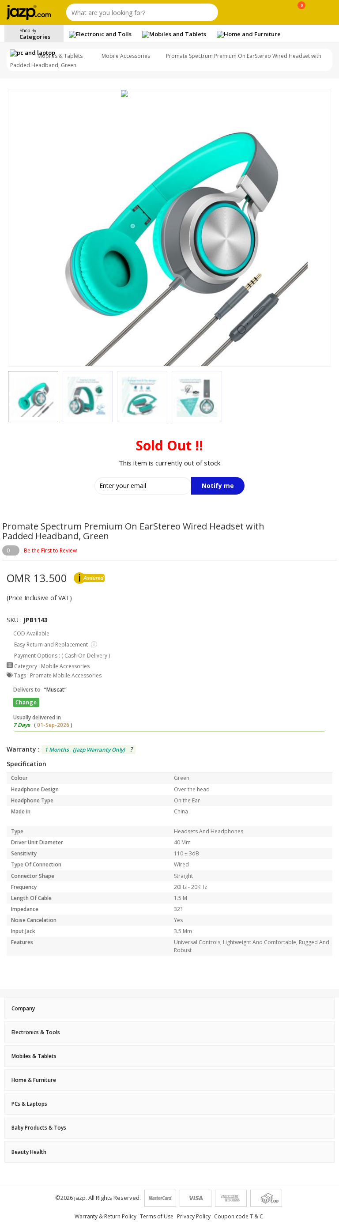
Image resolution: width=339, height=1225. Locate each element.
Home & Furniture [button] (33, 1080)
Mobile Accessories (126, 56)
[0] (302, 14)
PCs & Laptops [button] (29, 1104)
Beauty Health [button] (28, 1152)
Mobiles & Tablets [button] (33, 1056)
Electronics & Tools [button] (35, 1032)
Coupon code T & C (238, 1216)
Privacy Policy (194, 1216)
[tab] (169, 1008)
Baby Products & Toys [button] (38, 1127)
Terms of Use (156, 1216)
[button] (8, 396)
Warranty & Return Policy (105, 1216)
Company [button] (23, 1008)
